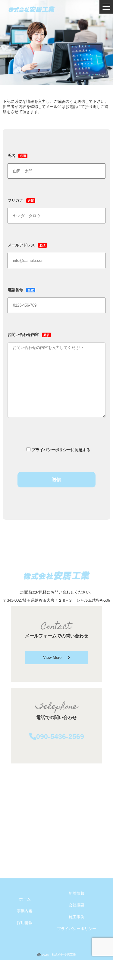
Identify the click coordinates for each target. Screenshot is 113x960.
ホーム (25, 899)
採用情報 (25, 923)
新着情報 (76, 893)
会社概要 (76, 905)
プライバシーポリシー (76, 929)
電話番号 (21, 290)
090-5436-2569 (60, 736)
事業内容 (25, 911)
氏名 (17, 156)
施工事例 (76, 917)
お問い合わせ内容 (28, 335)
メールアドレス (27, 245)
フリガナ (21, 200)
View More (52, 658)
